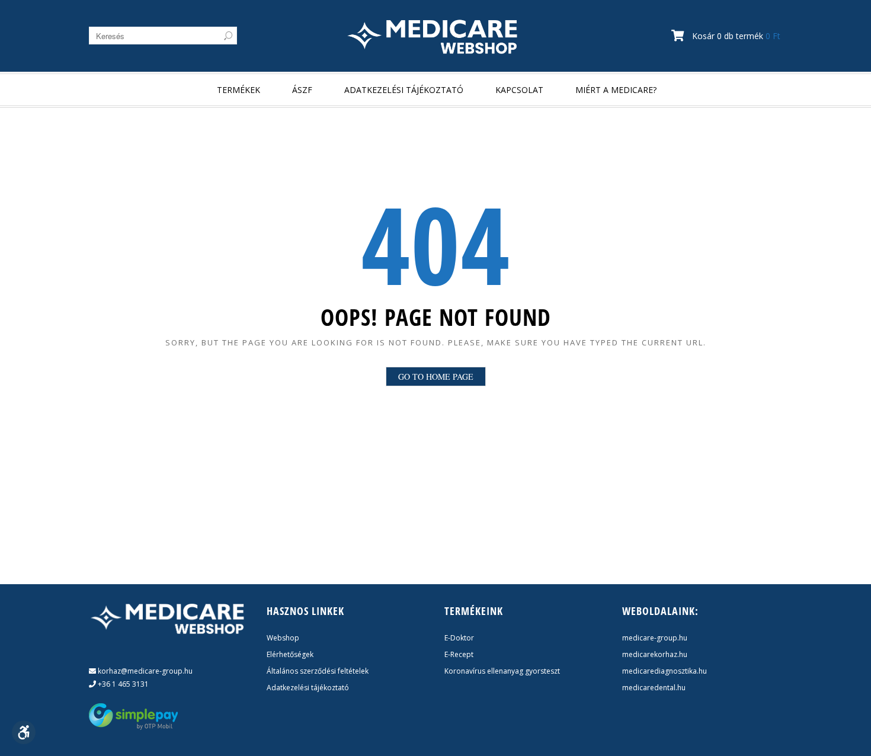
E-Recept (458, 654)
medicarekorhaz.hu (654, 654)
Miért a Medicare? (616, 89)
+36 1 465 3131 (122, 684)
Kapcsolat (519, 89)
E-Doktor (459, 638)
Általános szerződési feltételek (318, 671)
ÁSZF (302, 89)
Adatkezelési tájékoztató (403, 89)
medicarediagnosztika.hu (664, 671)
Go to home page (435, 376)
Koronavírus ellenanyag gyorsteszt (502, 671)
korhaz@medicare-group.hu (144, 671)
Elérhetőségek (290, 654)
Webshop (283, 638)
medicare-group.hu (654, 638)
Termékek (238, 89)
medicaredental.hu (654, 688)
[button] (24, 732)
